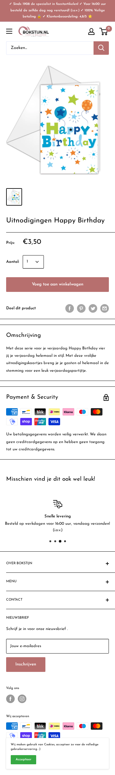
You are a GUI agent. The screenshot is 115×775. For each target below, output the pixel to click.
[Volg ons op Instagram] (22, 699)
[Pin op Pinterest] (81, 308)
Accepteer (23, 759)
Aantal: (12, 262)
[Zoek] (101, 48)
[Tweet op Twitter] (93, 308)
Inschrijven (25, 664)
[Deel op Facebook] (69, 308)
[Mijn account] (91, 31)
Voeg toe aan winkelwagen (57, 284)
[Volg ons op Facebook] (10, 699)
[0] (104, 31)
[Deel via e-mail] (104, 308)
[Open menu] (9, 31)
